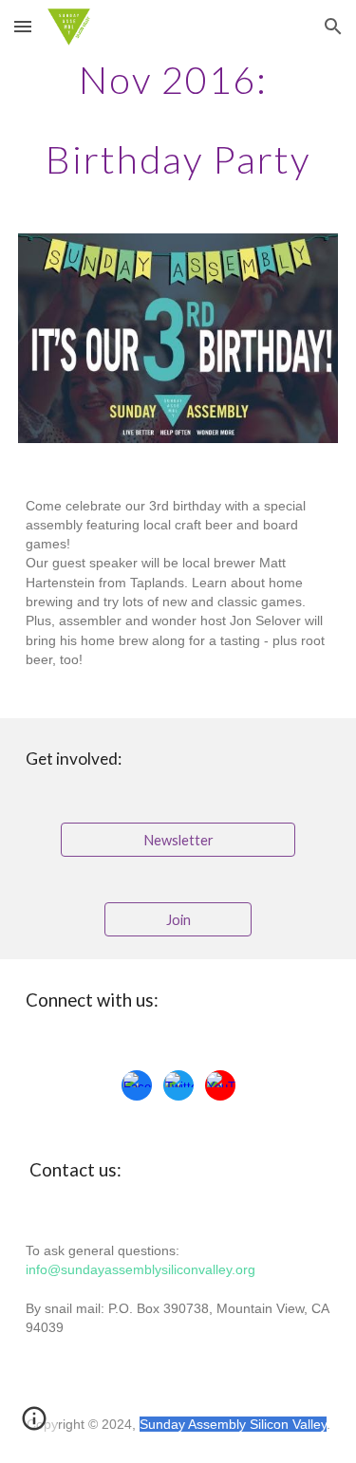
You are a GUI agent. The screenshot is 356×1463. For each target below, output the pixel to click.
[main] (178, 119)
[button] (23, 26)
